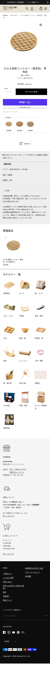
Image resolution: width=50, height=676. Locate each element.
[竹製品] (25, 307)
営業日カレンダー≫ (16, 472)
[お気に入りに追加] (5, 237)
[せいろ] (25, 284)
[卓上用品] (9, 397)
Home (5, 15)
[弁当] (9, 329)
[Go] (45, 616)
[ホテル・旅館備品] (40, 397)
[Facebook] (4, 632)
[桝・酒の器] (9, 374)
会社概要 (28, 576)
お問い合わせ (7, 582)
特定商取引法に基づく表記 (34, 568)
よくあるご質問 (8, 578)
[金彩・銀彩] (40, 307)
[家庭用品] (9, 419)
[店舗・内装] (25, 397)
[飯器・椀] (25, 329)
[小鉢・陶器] (40, 352)
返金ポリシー (7, 600)
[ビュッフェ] (25, 352)
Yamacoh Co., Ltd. (23, 656)
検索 (4, 592)
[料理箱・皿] (40, 329)
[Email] (22, 632)
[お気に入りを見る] (36, 8)
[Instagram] (9, 632)
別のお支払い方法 (25, 107)
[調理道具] (9, 284)
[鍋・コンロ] (40, 284)
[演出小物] (25, 374)
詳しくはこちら (8, 516)
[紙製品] (40, 374)
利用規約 (6, 596)
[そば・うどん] (9, 307)
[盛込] (9, 352)
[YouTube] (13, 632)
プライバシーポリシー (32, 572)
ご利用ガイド (7, 574)
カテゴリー (14, 15)
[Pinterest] (18, 632)
